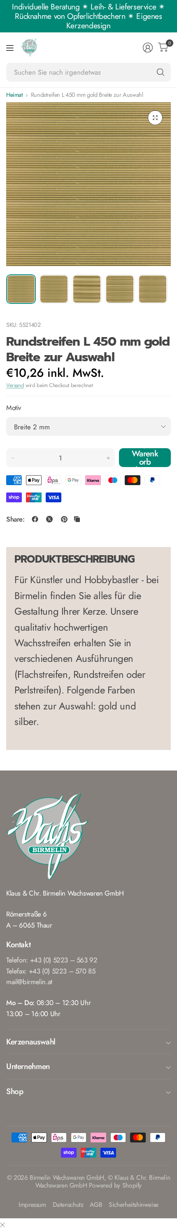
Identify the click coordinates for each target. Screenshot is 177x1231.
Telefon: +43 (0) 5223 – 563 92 (52, 960)
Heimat (14, 95)
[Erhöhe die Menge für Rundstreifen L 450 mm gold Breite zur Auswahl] (108, 458)
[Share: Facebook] (35, 519)
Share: (15, 519)
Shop (14, 1091)
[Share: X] (49, 519)
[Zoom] (155, 117)
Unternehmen (28, 1066)
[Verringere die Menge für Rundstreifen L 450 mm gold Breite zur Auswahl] (13, 458)
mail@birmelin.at (29, 982)
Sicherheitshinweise (133, 1205)
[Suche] (160, 72)
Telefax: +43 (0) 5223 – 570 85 (50, 971)
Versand (15, 385)
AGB (96, 1205)
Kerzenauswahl (31, 1041)
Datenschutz (68, 1205)
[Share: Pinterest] (64, 519)
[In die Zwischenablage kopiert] (77, 519)
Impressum (32, 1205)
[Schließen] (2, 1225)
